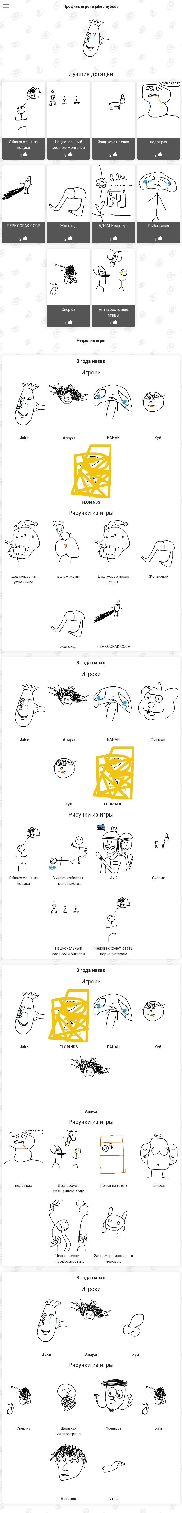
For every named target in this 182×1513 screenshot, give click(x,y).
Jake (24, 437)
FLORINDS (91, 502)
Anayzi (69, 437)
